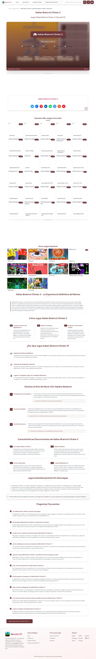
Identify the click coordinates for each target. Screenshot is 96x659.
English (73, 636)
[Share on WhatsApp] (50, 106)
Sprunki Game (16, 8)
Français (80, 640)
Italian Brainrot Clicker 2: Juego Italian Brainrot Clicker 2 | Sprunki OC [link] (36, 8)
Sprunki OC (26, 2)
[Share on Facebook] (36, 106)
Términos (52, 640)
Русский (80, 638)
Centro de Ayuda (54, 636)
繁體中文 (87, 638)
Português (74, 638)
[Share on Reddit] (59, 106)
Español (87, 636)
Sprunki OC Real (37, 2)
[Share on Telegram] (54, 106)
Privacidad (52, 638)
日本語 (80, 636)
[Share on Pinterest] (63, 106)
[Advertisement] (48, 84)
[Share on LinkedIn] (45, 106)
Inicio (17, 2)
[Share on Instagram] (41, 106)
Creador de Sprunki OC (51, 2)
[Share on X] (32, 106)
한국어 (73, 640)
